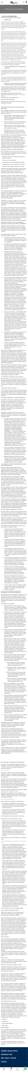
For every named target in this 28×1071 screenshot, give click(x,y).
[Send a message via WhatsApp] (25, 1068)
